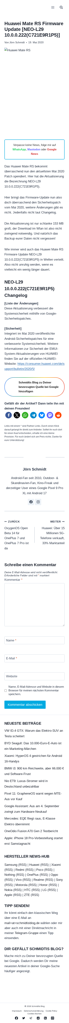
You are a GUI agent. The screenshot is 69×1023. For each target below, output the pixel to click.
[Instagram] (52, 1018)
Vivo (18, 880)
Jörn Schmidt (17, 42)
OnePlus (33, 875)
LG (45, 890)
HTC (27, 890)
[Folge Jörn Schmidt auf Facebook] (31, 502)
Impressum (17, 1011)
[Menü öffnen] (52, 7)
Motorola (21, 885)
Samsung (10, 865)
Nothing (9, 875)
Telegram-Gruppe (26, 933)
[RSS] (45, 1018)
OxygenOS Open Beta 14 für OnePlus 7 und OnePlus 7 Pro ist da (16, 535)
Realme (38, 880)
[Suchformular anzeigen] (61, 7)
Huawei (34, 865)
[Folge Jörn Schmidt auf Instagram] (38, 502)
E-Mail (11, 658)
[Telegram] (31, 1018)
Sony (59, 880)
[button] (8, 415)
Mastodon (33, 149)
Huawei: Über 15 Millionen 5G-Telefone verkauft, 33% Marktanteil (52, 532)
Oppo (54, 875)
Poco (39, 870)
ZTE (27, 895)
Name (11, 640)
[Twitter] (24, 1018)
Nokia (8, 890)
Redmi (19, 870)
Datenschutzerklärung (33, 1011)
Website (11, 676)
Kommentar (13, 580)
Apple (8, 895)
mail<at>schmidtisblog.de (22, 923)
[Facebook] (16, 1018)
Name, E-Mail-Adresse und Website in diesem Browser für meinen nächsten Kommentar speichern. (36, 690)
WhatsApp (19, 149)
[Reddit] (38, 1018)
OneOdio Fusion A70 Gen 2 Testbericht (31, 831)
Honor (43, 885)
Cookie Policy (51, 1011)
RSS (22, 865)
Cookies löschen (34, 1013)
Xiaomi (56, 865)
